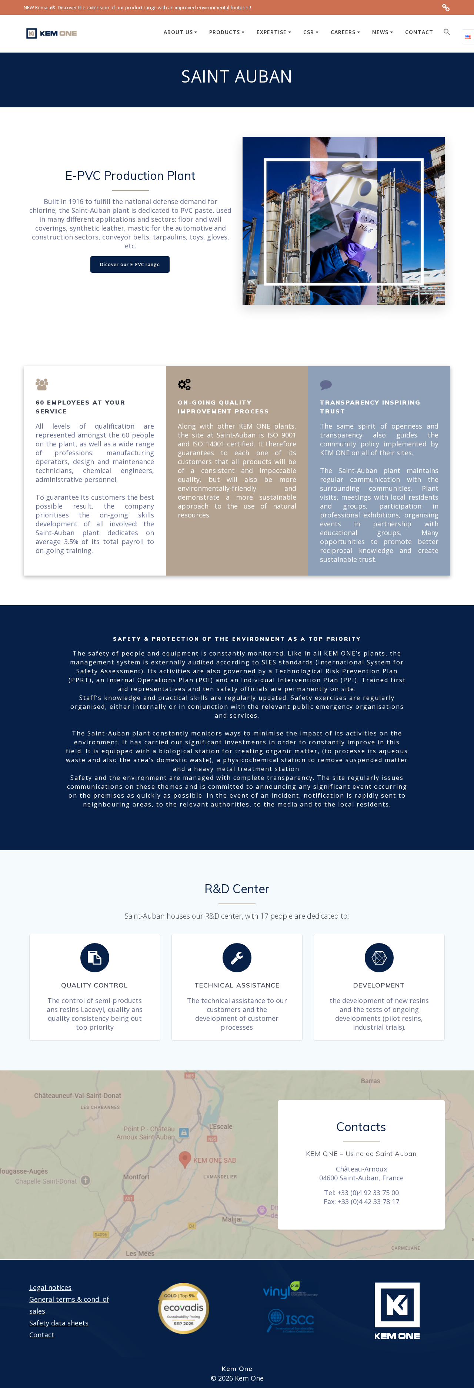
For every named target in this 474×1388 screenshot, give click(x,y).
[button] (447, 33)
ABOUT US (178, 32)
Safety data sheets (59, 1322)
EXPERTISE (272, 32)
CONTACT (419, 32)
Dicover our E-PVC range (130, 264)
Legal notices (50, 1287)
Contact (41, 1334)
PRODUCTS (224, 32)
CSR (308, 32)
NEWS (380, 32)
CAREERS (343, 32)
